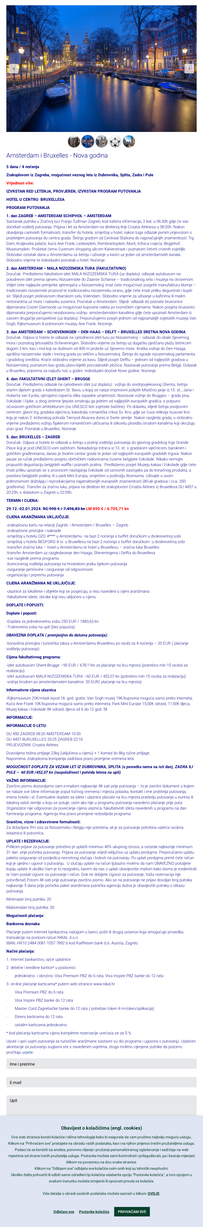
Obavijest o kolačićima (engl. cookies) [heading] (101, 1128)
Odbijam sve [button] (63, 1212)
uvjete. (28, 1052)
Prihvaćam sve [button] (132, 1212)
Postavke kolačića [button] (94, 1212)
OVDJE (153, 1193)
